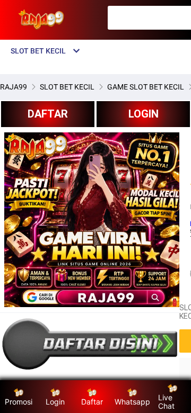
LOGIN (143, 113)
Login (55, 401)
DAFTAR (48, 113)
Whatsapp (132, 401)
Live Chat (166, 401)
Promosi (18, 401)
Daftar (92, 401)
